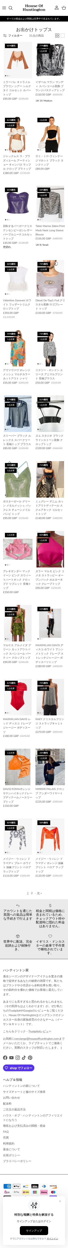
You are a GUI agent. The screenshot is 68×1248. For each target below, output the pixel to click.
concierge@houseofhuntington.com (36, 1039)
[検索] (12, 8)
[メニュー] (4, 8)
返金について (11, 1149)
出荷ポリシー (11, 1155)
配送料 (7, 1104)
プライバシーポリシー (17, 1161)
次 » (39, 893)
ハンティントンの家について (21, 1086)
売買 (6, 1137)
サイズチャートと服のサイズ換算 (24, 1092)
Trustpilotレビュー (39, 1031)
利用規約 (8, 1143)
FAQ (6, 1132)
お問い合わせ (11, 1098)
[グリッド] (57, 35)
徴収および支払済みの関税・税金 (24, 1126)
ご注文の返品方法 (14, 1109)
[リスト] (62, 35)
